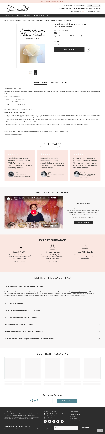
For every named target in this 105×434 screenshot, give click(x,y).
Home (6, 20)
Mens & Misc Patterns (29, 20)
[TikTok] (57, 421)
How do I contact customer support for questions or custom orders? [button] (29, 338)
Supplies (12, 20)
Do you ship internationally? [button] (14, 303)
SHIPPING (54, 82)
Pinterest (25, 295)
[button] (6, 165)
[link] (88, 50)
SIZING (64, 82)
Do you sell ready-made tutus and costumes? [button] (21, 317)
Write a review (67, 401)
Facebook (31, 295)
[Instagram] (49, 421)
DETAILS (62, 1)
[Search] (93, 5)
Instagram (40, 295)
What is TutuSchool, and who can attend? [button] (19, 324)
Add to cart (69, 49)
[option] (33, 46)
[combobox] (92, 5)
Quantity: (56, 41)
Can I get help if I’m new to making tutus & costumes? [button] (24, 286)
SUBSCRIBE (85, 428)
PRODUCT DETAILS (40, 82)
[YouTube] (62, 421)
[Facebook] (45, 421)
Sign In (98, 11)
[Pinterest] (53, 421)
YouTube (20, 295)
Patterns (18, 20)
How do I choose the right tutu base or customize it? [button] (24, 331)
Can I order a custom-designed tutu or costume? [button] (22, 310)
